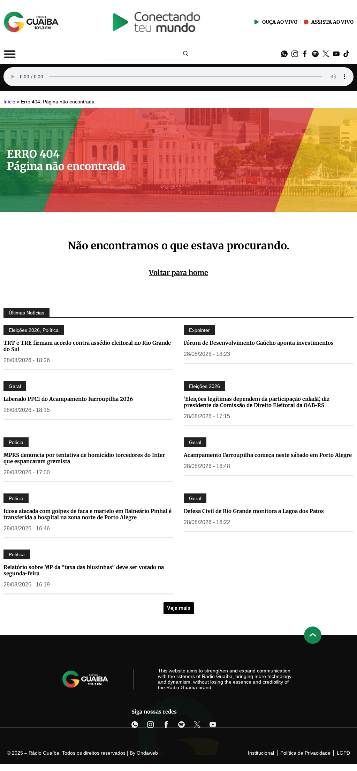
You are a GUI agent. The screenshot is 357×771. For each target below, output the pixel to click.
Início (9, 101)
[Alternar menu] (9, 54)
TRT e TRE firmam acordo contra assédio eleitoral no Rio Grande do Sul (87, 346)
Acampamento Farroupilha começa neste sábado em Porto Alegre (268, 455)
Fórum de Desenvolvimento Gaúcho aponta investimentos (259, 343)
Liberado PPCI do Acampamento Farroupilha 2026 (68, 399)
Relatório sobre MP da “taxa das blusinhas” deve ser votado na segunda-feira (83, 570)
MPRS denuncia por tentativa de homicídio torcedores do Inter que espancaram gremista (84, 458)
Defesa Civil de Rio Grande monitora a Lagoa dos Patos (254, 511)
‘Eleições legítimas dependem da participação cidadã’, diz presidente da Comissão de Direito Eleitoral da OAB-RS (256, 402)
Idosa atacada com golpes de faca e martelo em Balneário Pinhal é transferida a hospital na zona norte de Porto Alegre (87, 514)
